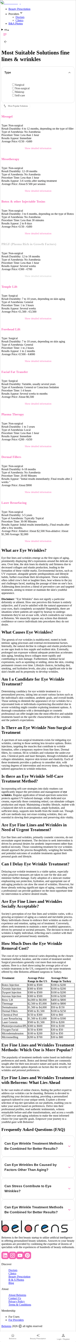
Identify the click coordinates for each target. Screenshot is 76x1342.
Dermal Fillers (11, 457)
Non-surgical (22, 88)
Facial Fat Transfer (14, 372)
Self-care (20, 95)
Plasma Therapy (12, 414)
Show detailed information (38, 148)
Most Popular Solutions (18, 106)
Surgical (19, 84)
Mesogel (7, 116)
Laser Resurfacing (14, 502)
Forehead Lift (10, 329)
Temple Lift (9, 286)
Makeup (19, 91)
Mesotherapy (10, 159)
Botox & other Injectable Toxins (23, 201)
